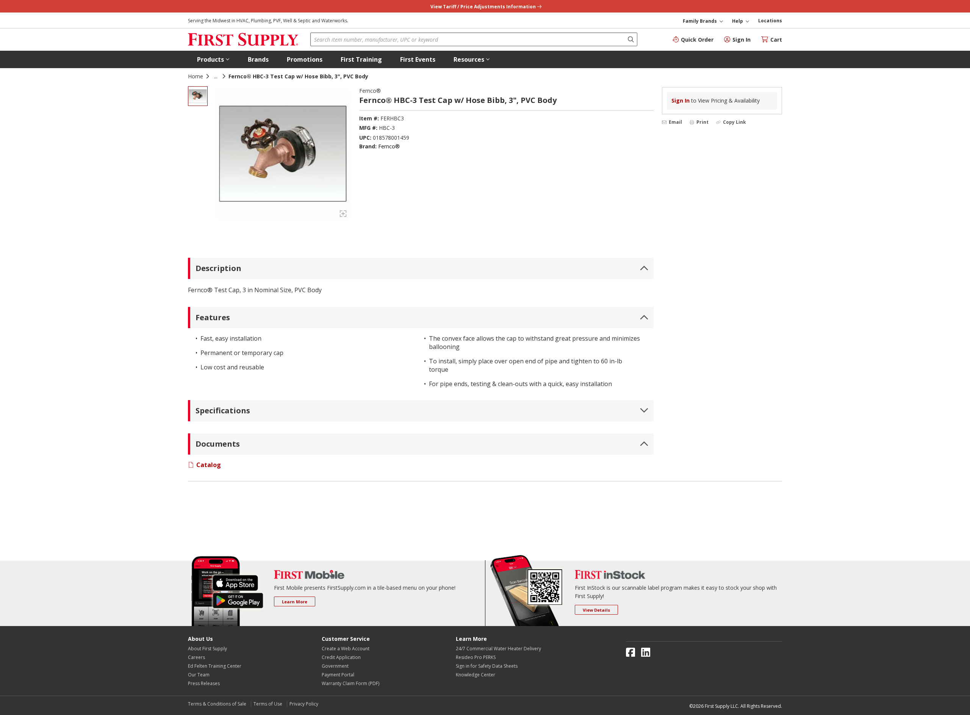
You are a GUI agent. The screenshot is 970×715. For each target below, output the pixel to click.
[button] (213, 59)
